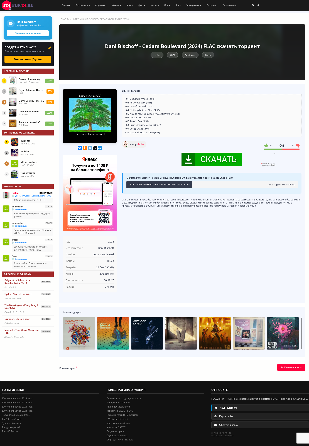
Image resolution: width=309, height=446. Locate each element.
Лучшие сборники (11, 423)
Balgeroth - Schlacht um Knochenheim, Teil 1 (17, 282)
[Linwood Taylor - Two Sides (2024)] (147, 333)
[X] (95, 148)
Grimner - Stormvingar (17, 319)
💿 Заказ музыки (19, 209)
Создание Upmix (115, 431)
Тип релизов (82, 5)
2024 (172, 55)
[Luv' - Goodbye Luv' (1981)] (249, 333)
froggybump (28, 172)
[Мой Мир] (100, 148)
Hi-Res (75, 19)
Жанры (116, 5)
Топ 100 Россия (10, 431)
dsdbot (141, 144)
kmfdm (25, 151)
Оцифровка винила (117, 435)
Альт (129, 5)
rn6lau (15, 193)
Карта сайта (226, 416)
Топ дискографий (11, 427)
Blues (208, 55)
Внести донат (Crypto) (28, 59)
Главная (66, 5)
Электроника (193, 5)
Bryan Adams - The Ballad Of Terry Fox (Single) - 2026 (31, 90)
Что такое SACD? (116, 427)
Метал (154, 5)
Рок (178, 5)
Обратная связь (228, 424)
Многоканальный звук (118, 423)
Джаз (141, 5)
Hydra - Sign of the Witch (18, 294)
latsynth (26, 140)
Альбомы (190, 55)
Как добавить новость (118, 402)
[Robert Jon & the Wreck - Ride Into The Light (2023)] (283, 333)
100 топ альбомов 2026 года (17, 398)
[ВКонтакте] (80, 148)
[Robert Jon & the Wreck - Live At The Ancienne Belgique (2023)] (215, 333)
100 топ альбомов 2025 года (17, 402)
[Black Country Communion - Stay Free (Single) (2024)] (181, 333)
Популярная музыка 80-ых (16, 415)
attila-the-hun (29, 162)
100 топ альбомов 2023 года (17, 410)
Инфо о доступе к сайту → (30, 25)
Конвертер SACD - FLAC (120, 410)
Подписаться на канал (28, 33)
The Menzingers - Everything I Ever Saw (21, 306)
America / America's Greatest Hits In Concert (31, 122)
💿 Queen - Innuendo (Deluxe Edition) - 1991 (31, 196)
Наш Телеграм (228, 407)
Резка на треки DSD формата (122, 415)
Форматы (100, 5)
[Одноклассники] (85, 148)
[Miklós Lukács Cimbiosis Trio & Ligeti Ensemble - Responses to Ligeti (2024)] (79, 333)
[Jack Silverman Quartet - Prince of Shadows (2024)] (113, 333)
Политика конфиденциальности (124, 398)
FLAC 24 (20, 5)
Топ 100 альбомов (11, 419)
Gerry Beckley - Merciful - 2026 (31, 101)
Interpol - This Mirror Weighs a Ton (21, 331)
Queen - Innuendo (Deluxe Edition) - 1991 (31, 79)
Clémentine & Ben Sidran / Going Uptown (31, 111)
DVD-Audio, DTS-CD (117, 419)
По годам (211, 5)
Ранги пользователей (118, 406)
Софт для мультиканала (120, 439)
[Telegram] (90, 148)
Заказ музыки (230, 5)
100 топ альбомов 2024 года (17, 406)
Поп (166, 5)
